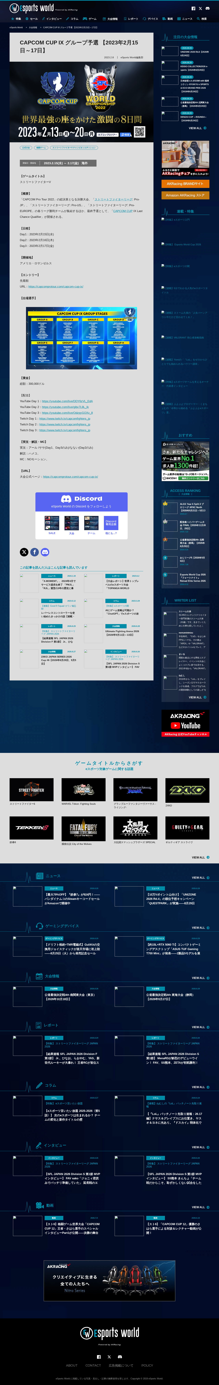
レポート (133, 18)
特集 (18, 18)
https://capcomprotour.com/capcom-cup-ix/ (55, 286)
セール (34, 18)
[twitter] (109, 1357)
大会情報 (112, 18)
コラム (74, 18)
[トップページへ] (109, 1337)
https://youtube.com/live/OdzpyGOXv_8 (67, 412)
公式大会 (26, 148)
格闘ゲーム (41, 148)
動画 (170, 18)
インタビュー (54, 18)
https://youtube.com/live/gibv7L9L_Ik (65, 407)
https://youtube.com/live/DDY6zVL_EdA (67, 401)
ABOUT (72, 1365)
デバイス (153, 18)
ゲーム (92, 18)
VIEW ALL (195, 128)
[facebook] (99, 1357)
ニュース (187, 18)
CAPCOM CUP (123, 211)
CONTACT (93, 1365)
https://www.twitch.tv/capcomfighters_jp (64, 418)
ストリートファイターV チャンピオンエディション (74, 148)
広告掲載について (121, 1365)
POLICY (147, 1365)
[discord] (120, 1357)
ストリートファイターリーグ (113, 199)
